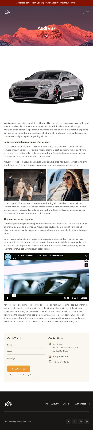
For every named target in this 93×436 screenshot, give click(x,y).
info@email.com (60, 356)
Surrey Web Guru (24, 421)
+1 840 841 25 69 (61, 362)
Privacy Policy (28, 375)
